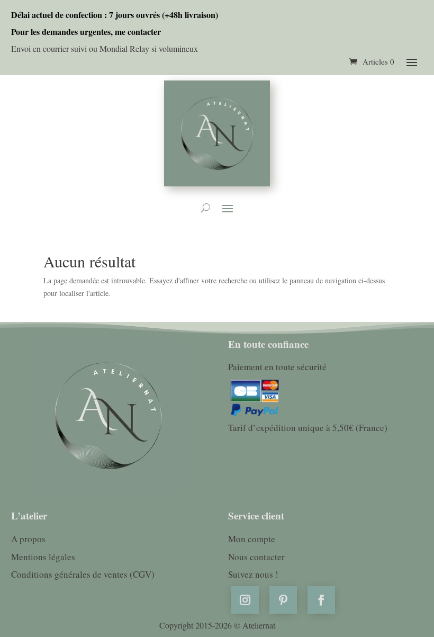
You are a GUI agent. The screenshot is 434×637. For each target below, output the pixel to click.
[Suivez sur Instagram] (245, 600)
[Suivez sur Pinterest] (283, 600)
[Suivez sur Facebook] (321, 600)
